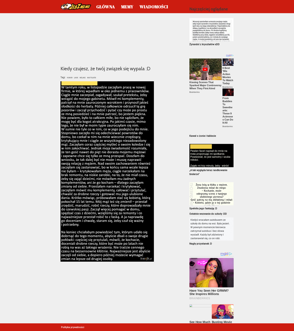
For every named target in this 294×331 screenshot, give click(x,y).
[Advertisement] (120, 38)
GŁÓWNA (105, 6)
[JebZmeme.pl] (75, 6)
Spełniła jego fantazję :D (203, 208)
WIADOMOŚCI (153, 6)
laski (76, 78)
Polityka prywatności (72, 327)
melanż (83, 78)
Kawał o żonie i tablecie (202, 135)
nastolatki (91, 78)
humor (69, 78)
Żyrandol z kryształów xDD (204, 44)
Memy (127, 6)
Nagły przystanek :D (200, 243)
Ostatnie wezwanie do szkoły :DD (208, 213)
